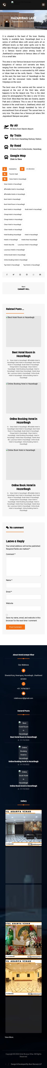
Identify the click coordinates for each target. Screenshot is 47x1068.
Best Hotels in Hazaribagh (12, 209)
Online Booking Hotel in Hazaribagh (15, 260)
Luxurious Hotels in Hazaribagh (14, 250)
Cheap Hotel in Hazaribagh (13, 214)
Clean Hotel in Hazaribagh (12, 224)
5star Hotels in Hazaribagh (13, 184)
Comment (10, 554)
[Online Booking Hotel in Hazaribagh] (23, 750)
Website (9, 603)
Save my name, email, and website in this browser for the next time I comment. (23, 619)
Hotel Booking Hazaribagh (12, 235)
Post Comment (15, 627)
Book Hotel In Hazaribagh (33, 209)
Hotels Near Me (9, 245)
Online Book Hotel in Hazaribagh (14, 255)
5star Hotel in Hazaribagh (17, 179)
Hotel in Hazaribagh (31, 235)
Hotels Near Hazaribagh (29, 240)
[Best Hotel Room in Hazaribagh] (23, 726)
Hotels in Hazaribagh (11, 240)
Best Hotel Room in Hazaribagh (14, 204)
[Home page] (7, 21)
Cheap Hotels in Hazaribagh (13, 219)
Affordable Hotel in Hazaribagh (14, 189)
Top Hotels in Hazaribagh (31, 265)
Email (9, 592)
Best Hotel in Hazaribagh (12, 199)
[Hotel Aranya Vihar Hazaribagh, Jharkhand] (23, 5)
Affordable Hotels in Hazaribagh (14, 194)
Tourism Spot (13, 174)
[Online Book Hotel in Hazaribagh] (23, 775)
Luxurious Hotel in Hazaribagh (28, 245)
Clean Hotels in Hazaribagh (13, 229)
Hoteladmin (13, 169)
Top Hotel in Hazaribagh (12, 265)
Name (9, 580)
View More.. (9, 1037)
